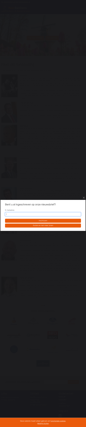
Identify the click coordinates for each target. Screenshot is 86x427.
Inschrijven (43, 221)
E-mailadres (9, 210)
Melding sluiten (43, 423)
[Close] (84, 197)
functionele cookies (58, 421)
